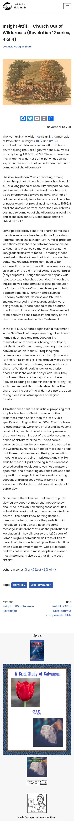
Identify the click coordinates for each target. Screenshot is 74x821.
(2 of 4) (40, 570)
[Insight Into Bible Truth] (14, 6)
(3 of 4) (51, 570)
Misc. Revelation (41, 585)
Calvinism (19, 585)
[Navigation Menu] (67, 6)
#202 (52, 141)
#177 (39, 141)
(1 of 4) (29, 570)
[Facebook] (23, 119)
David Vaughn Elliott (18, 46)
